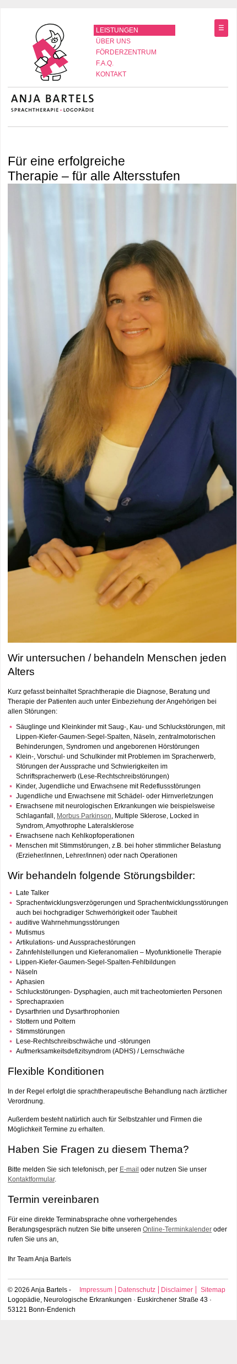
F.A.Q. (105, 63)
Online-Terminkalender (177, 1229)
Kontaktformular (31, 1179)
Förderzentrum (126, 52)
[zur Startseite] (51, 80)
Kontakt (111, 74)
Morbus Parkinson (84, 816)
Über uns (113, 41)
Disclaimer (177, 1290)
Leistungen (117, 30)
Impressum (95, 1290)
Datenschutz (136, 1290)
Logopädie (24, 1300)
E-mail (129, 1169)
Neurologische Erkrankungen (88, 1300)
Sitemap (213, 1290)
